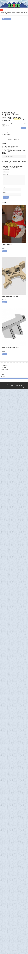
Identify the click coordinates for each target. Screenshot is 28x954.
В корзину (24, 127)
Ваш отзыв (6, 174)
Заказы (2, 374)
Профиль (3, 376)
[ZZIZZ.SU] (14, 4)
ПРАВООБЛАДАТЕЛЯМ (16, 385)
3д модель (7, 134)
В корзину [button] (4, 250)
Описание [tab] (10, 139)
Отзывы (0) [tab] (16, 139)
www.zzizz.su (11, 384)
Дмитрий (24, 384)
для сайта (3, 367)
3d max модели (16, 12)
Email (4, 192)
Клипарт (3, 372)
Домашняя (3, 12)
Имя (4, 187)
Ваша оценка (6, 169)
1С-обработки (4, 365)
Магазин (9, 12)
